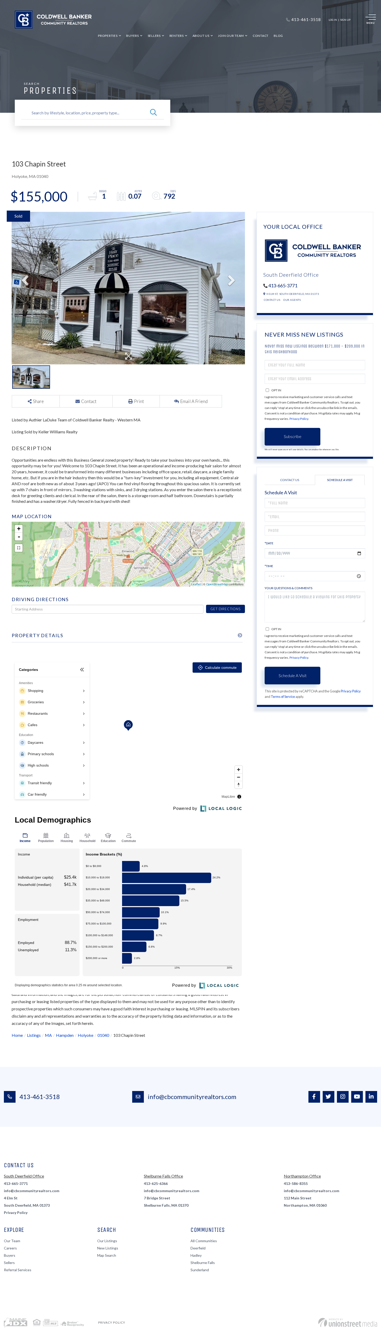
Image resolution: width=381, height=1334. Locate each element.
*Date (269, 543)
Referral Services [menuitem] (17, 1270)
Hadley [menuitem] (196, 1255)
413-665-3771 (282, 285)
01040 (103, 1035)
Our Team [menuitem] (12, 1241)
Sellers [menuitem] (154, 36)
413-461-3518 (39, 1096)
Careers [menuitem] (10, 1248)
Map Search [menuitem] (106, 1255)
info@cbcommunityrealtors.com (192, 1096)
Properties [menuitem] (108, 36)
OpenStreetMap (217, 584)
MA (48, 1035)
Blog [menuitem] (278, 36)
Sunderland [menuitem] (199, 1270)
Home (17, 1035)
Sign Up (345, 19)
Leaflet (196, 584)
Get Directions (225, 609)
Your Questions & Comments (288, 588)
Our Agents (292, 299)
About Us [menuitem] (201, 36)
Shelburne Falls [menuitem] (202, 1262)
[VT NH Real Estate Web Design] (347, 1322)
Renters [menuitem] (177, 36)
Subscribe (292, 436)
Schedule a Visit (340, 480)
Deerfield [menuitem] (198, 1248)
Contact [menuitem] (261, 36)
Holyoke (85, 1035)
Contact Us (272, 299)
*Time (269, 566)
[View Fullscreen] (19, 548)
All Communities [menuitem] (203, 1241)
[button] (153, 112)
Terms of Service (283, 696)
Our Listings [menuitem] (107, 1241)
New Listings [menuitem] (107, 1248)
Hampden (65, 1035)
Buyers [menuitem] (132, 36)
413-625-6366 (156, 1183)
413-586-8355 (296, 1183)
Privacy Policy (299, 419)
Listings (34, 1035)
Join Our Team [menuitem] (231, 36)
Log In (333, 19)
